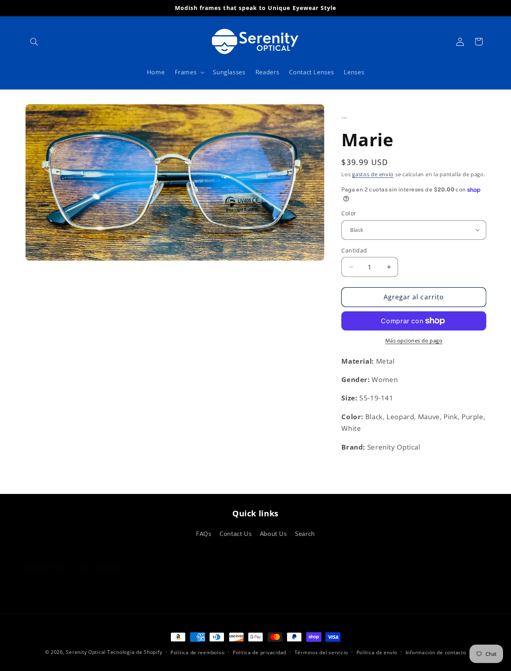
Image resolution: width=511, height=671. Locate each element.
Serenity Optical (86, 652)
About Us (273, 534)
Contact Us (236, 534)
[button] (34, 41)
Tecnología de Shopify (134, 652)
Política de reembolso (197, 652)
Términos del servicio (321, 652)
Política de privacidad (259, 652)
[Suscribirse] (166, 582)
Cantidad (354, 250)
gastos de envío (373, 174)
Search (305, 534)
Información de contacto (436, 652)
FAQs (204, 534)
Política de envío (377, 652)
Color (348, 213)
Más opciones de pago (414, 340)
